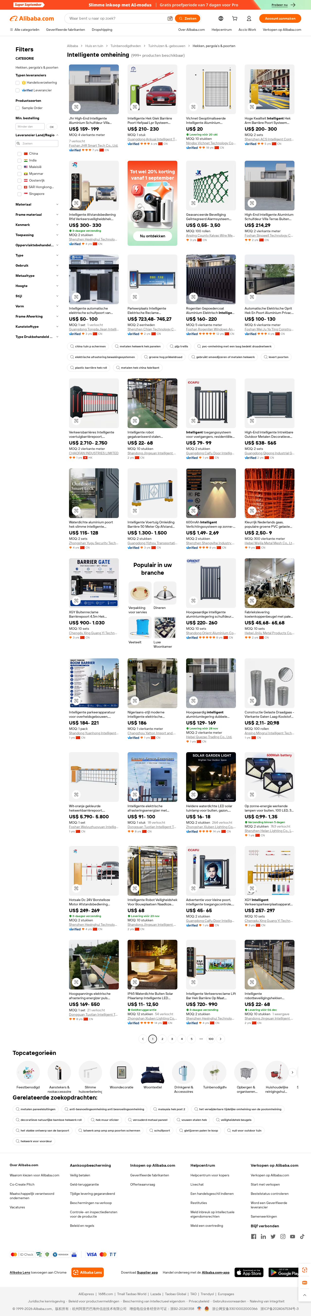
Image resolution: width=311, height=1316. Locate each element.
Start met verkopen (265, 1184)
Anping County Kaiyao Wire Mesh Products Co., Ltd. (211, 235)
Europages (226, 1294)
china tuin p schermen (90, 346)
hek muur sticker (107, 1120)
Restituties (198, 1203)
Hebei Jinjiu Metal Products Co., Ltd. (269, 633)
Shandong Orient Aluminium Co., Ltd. (211, 633)
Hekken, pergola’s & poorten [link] (214, 46)
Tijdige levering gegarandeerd (92, 1194)
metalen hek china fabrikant (140, 367)
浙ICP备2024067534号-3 (279, 1309)
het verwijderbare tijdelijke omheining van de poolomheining (240, 1109)
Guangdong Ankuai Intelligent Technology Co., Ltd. (152, 139)
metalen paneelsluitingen (38, 1109)
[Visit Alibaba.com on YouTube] (292, 1236)
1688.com (105, 1294)
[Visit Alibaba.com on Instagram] (283, 1236)
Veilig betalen (80, 1175)
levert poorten (278, 357)
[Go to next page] (220, 1039)
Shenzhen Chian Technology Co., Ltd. (152, 329)
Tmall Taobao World (131, 1294)
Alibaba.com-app (216, 1272)
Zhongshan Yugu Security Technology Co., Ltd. (94, 543)
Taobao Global (175, 1294)
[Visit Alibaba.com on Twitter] (273, 1236)
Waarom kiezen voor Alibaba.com (34, 1175)
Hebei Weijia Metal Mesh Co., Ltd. (269, 543)
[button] (170, 18)
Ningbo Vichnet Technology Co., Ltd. (211, 143)
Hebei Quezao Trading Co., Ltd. (209, 737)
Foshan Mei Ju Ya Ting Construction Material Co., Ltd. (269, 329)
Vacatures (17, 1207)
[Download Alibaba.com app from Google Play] (284, 1272)
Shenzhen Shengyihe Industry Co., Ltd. (211, 543)
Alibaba (72, 46)
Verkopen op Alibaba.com (270, 1175)
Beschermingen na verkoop (91, 1203)
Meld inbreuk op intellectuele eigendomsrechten (212, 1214)
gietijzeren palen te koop (201, 1130)
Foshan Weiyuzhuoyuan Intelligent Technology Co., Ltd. (94, 827)
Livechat (197, 1184)
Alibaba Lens (20, 1272)
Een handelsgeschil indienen (212, 1194)
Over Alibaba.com (24, 1165)
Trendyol (207, 1294)
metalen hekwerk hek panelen (140, 346)
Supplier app (147, 1272)
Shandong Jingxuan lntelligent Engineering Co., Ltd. (152, 453)
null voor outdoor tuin (246, 1130)
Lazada (155, 1294)
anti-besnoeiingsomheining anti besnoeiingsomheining (106, 1109)
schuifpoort (162, 1130)
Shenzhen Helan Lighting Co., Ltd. (269, 831)
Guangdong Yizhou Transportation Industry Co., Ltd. (152, 543)
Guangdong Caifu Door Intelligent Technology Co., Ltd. (211, 453)
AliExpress (86, 1294)
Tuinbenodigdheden (126, 46)
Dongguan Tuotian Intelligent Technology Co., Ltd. (152, 827)
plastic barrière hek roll (91, 367)
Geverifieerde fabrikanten (149, 1175)
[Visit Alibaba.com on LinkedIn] (263, 1236)
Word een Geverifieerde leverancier (269, 1205)
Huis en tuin (94, 46)
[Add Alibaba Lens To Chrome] (87, 1272)
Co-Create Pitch (22, 1184)
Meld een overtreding (206, 1226)
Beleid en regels (82, 1226)
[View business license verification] (199, 1308)
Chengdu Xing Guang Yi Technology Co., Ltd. (94, 633)
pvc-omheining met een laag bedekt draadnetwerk (236, 346)
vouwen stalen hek (194, 1120)
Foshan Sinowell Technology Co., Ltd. (269, 235)
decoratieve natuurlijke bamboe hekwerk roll (51, 1120)
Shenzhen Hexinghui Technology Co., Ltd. (94, 239)
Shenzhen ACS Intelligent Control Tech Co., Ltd (269, 139)
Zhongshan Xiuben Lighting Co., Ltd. (211, 827)
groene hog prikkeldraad (165, 357)
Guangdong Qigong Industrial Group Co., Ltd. (269, 453)
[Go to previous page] (142, 1039)
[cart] (235, 19)
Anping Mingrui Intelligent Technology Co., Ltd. (269, 733)
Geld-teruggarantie (84, 1184)
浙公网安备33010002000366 (235, 1309)
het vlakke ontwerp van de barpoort (45, 1130)
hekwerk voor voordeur (36, 1141)
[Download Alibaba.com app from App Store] (249, 1272)
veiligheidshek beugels (236, 1120)
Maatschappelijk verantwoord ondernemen (32, 1196)
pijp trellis (181, 346)
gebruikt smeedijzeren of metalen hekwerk (225, 357)
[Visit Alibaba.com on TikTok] (302, 1236)
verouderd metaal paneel (150, 1120)
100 (211, 1039)
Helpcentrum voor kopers (209, 1175)
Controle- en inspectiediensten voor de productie (93, 1214)
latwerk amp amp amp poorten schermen (111, 1130)
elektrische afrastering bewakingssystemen (105, 357)
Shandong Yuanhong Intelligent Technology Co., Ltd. (94, 733)
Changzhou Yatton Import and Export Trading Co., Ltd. (152, 733)
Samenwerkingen (264, 1216)
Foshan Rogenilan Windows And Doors (211, 329)
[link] (304, 1270)
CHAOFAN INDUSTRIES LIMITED (94, 453)
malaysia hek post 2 (171, 1109)
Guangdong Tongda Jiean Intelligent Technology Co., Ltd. (94, 329)
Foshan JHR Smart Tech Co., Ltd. (93, 145)
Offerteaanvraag (142, 1184)
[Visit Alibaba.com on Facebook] (254, 1236)
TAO (193, 1294)
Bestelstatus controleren (270, 1194)
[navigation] (37, 543)
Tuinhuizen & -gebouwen (166, 46)
